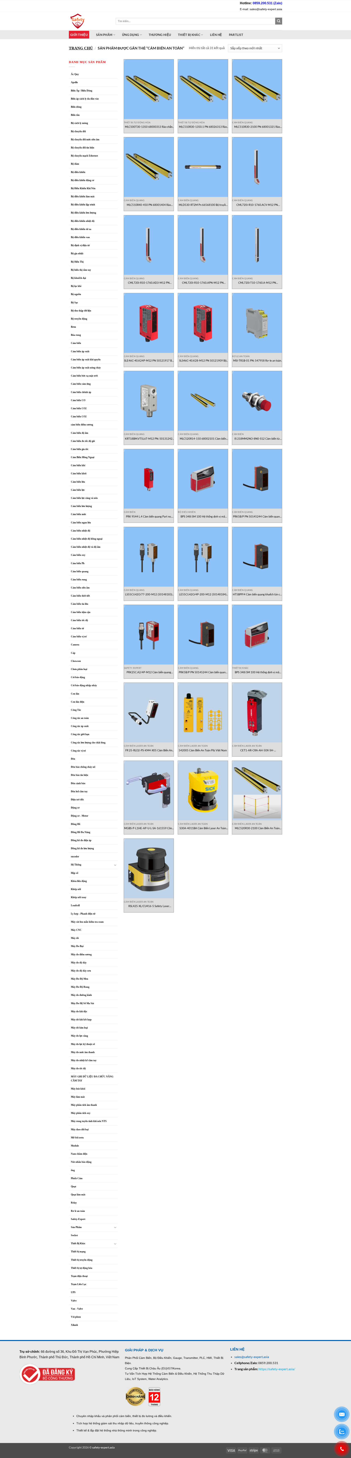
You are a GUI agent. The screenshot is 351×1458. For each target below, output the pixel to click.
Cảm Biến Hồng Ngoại (82, 457)
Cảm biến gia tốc (79, 449)
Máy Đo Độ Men (79, 978)
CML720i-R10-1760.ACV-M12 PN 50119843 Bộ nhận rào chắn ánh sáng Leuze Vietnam (257, 205)
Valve (74, 1300)
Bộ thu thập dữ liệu (81, 310)
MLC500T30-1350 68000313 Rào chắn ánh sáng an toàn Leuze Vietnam (148, 127)
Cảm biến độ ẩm (79, 433)
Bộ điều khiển (78, 172)
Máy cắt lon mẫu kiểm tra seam (87, 921)
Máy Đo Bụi (77, 946)
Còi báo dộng (78, 677)
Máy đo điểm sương (81, 954)
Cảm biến (76, 343)
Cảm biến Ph (77, 563)
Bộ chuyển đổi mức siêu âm (85, 139)
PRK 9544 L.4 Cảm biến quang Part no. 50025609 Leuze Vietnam (148, 516)
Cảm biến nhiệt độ (80, 530)
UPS (73, 1292)
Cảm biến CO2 (79, 416)
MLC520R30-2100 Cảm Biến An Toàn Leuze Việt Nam (257, 828)
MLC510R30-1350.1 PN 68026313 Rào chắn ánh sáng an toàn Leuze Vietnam (203, 127)
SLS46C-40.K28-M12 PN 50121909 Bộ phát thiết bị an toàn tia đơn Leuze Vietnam (202, 360)
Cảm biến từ (77, 628)
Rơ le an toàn (78, 1211)
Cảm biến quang (79, 571)
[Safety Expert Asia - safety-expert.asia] (89, 21)
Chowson (76, 661)
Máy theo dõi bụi (80, 1129)
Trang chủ (81, 48)
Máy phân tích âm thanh (84, 1105)
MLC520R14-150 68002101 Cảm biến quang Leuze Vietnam (203, 438)
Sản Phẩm (76, 1227)
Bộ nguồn (76, 294)
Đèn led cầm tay (79, 791)
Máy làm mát (78, 1096)
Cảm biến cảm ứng (81, 383)
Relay (74, 1202)
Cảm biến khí (78, 465)
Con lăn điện (77, 701)
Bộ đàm (75, 163)
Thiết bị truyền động (81, 1259)
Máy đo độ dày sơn (81, 970)
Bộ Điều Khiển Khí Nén (83, 188)
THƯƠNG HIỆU (160, 35)
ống (73, 1170)
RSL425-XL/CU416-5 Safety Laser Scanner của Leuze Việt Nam (148, 906)
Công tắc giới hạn (80, 734)
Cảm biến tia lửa (79, 603)
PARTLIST (236, 35)
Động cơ (75, 807)
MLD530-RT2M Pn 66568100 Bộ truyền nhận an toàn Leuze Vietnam (203, 205)
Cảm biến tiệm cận (80, 612)
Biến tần (75, 115)
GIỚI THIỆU (79, 35)
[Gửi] (278, 21)
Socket (74, 1235)
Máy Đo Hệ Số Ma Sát (82, 1003)
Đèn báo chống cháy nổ (83, 767)
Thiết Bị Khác (189, 35)
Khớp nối (76, 889)
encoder (75, 856)
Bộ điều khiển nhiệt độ (82, 221)
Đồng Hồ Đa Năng (80, 832)
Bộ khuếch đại (78, 278)
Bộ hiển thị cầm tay (81, 269)
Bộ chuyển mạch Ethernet (84, 155)
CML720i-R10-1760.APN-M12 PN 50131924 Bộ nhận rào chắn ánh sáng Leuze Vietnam (203, 283)
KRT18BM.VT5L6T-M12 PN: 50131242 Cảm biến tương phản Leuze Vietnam (148, 438)
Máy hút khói (78, 1088)
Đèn (73, 758)
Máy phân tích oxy (80, 1113)
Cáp (73, 653)
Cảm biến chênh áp (81, 392)
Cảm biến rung (79, 579)
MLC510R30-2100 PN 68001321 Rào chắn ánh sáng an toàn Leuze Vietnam (257, 127)
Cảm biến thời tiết (80, 595)
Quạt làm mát (78, 1194)
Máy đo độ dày (79, 962)
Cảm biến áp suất (80, 351)
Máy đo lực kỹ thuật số (83, 1044)
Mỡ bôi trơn (77, 1137)
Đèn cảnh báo (78, 783)
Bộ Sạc (74, 302)
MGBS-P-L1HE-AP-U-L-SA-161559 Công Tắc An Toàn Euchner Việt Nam (148, 828)
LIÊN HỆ (216, 35)
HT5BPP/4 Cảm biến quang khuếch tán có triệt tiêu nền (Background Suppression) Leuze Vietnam (257, 594)
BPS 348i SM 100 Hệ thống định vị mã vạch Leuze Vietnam (203, 516)
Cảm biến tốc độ (79, 620)
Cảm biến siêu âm (80, 587)
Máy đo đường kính (81, 995)
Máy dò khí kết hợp (81, 1019)
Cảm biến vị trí (79, 636)
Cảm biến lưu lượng (81, 506)
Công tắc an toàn (80, 718)
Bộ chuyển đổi (78, 131)
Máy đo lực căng (79, 1035)
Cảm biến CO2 (79, 408)
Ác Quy (75, 74)
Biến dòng (76, 106)
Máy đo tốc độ (78, 1068)
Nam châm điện (79, 1153)
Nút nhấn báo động (81, 1162)
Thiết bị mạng (78, 1251)
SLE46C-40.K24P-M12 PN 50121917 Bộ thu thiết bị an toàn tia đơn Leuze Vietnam (148, 360)
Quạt (73, 1186)
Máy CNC (76, 930)
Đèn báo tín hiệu (79, 775)
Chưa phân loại (79, 669)
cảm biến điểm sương (82, 424)
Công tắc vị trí (78, 750)
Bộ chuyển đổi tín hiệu (82, 147)
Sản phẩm (104, 35)
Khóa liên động (79, 881)
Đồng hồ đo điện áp (81, 840)
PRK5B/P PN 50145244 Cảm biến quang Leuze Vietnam (257, 516)
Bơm (73, 326)
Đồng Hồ (75, 824)
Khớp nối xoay (78, 897)
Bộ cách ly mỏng (79, 123)
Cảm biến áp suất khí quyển (86, 359)
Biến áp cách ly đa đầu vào (85, 98)
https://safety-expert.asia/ (277, 1369)
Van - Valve (77, 1308)
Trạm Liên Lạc (78, 1284)
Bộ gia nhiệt (77, 253)
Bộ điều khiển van (80, 237)
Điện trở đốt (77, 799)
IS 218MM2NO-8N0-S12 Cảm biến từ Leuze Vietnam (257, 438)
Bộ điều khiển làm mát (82, 196)
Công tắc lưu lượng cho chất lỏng (88, 742)
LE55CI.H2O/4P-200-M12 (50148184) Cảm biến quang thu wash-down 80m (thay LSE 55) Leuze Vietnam (202, 594)
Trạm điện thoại (79, 1276)
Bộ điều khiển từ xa (81, 229)
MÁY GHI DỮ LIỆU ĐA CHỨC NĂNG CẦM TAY (92, 1078)
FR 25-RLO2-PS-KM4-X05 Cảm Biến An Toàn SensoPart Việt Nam (148, 750)
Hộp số (74, 873)
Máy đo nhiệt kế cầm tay (83, 1060)
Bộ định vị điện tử (80, 245)
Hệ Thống (76, 864)
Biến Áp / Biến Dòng (81, 90)
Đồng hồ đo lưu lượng (82, 848)
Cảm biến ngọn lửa (81, 522)
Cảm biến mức (78, 514)
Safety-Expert (78, 1219)
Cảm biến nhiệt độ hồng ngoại (86, 538)
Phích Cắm (76, 1178)
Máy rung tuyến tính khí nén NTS (89, 1121)
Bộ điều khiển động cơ (82, 180)
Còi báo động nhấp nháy (84, 685)
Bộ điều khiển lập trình (83, 204)
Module (75, 1145)
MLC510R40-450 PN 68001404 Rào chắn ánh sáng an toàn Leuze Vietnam (149, 205)
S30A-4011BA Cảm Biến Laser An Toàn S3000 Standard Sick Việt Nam (203, 828)
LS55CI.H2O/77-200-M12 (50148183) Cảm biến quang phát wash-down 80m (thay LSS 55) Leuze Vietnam (148, 594)
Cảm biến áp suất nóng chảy (86, 367)
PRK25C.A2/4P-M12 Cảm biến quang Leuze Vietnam (149, 672)
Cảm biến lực (78, 490)
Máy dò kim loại (79, 1027)
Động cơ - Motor (79, 815)
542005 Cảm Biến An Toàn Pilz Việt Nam (203, 750)
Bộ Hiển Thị (77, 261)
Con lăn (75, 693)
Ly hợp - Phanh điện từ (83, 913)
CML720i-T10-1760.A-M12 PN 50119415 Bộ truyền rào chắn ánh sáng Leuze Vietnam (257, 283)
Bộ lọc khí (76, 286)
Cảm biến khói (78, 473)
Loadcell (75, 905)
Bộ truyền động (79, 318)
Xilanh (74, 1325)
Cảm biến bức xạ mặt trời (84, 375)
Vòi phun (76, 1316)
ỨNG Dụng (130, 35)
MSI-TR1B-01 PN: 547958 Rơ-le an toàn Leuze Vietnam (257, 360)
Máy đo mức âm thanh (83, 1052)
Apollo (74, 82)
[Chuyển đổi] (115, 864)
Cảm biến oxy (78, 555)
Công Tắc (76, 710)
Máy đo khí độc (79, 1011)
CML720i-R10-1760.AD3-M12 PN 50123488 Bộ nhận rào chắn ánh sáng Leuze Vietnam (149, 283)
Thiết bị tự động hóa (81, 1268)
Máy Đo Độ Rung (80, 987)
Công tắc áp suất (80, 726)
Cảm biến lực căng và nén (84, 498)
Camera (75, 644)
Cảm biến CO (78, 400)
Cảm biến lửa (78, 481)
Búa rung (76, 335)
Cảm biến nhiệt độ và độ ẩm (85, 546)
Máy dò (75, 938)
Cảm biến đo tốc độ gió (83, 441)
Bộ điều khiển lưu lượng (83, 212)
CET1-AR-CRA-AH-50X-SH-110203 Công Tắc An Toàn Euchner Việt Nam (257, 750)
